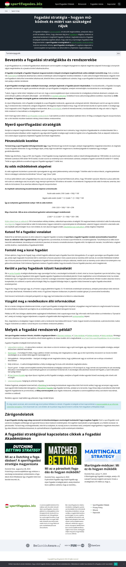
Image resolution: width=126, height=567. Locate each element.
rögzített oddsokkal (59, 96)
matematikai (12, 76)
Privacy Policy (98, 508)
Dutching (42, 385)
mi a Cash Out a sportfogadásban (94, 338)
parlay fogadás (14, 273)
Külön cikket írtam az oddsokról (16, 221)
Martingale (12, 353)
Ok (116, 564)
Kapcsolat (111, 4)
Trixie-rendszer (79, 335)
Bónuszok (82, 4)
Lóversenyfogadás (15, 381)
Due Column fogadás (17, 375)
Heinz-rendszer (107, 335)
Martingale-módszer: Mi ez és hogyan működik (101, 467)
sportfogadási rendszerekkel (82, 42)
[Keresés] (119, 4)
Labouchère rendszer (16, 347)
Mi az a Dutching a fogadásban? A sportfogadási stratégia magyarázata (23, 460)
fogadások (73, 34)
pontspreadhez (78, 316)
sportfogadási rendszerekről (37, 116)
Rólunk (95, 510)
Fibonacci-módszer (64, 335)
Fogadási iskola (96, 4)
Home (6, 11)
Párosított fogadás (45, 388)
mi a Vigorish (10, 224)
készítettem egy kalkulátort (74, 227)
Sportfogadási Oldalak (64, 4)
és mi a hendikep (113, 338)
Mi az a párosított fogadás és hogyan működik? (62, 470)
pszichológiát (56, 108)
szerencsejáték (55, 32)
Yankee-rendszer (93, 335)
